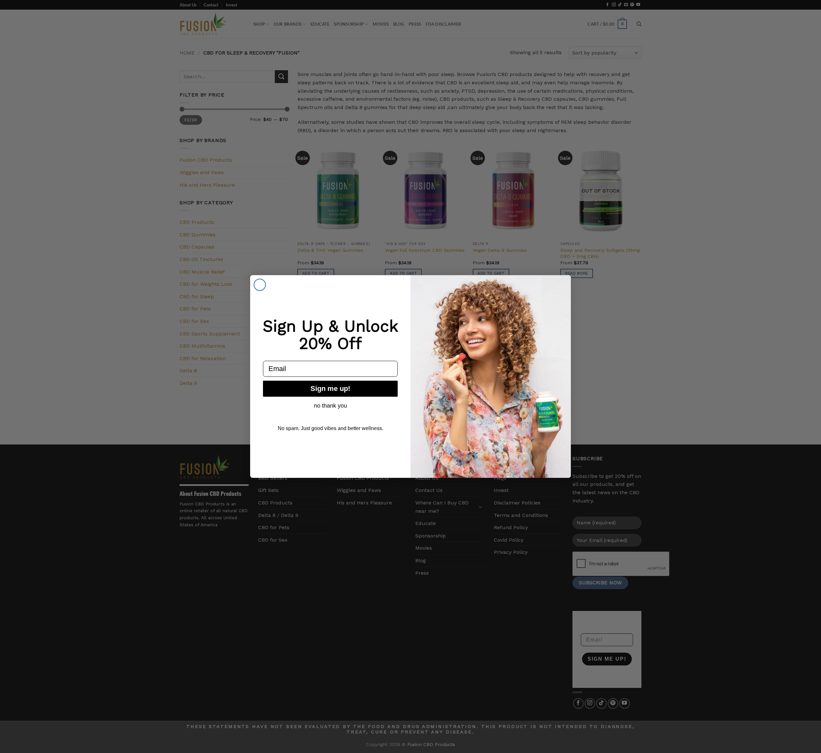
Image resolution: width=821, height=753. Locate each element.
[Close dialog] (260, 285)
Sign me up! (330, 389)
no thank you (330, 405)
